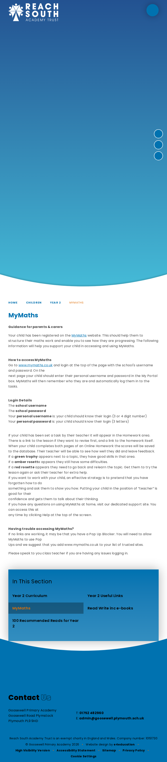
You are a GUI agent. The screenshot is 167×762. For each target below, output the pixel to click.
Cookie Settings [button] (83, 756)
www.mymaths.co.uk (36, 365)
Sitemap (109, 750)
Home (13, 303)
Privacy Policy (134, 750)
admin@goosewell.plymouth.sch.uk (111, 718)
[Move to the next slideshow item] (158, 133)
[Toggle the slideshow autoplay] (158, 155)
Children (34, 303)
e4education (124, 744)
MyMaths (76, 303)
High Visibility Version (32, 750)
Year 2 (55, 303)
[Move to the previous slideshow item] (158, 144)
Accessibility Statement (76, 750)
